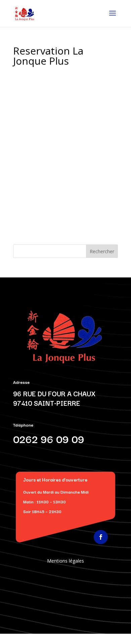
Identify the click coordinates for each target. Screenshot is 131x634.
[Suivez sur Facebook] (101, 537)
